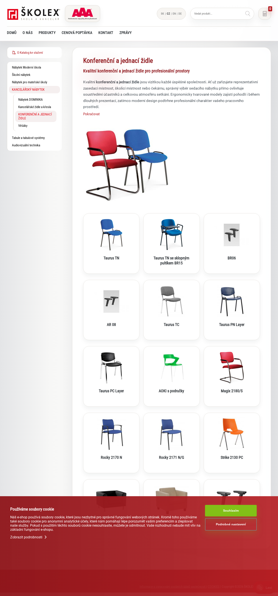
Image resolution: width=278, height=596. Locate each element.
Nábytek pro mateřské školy (29, 82)
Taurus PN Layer (231, 324)
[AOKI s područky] (171, 367)
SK (162, 13)
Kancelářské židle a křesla (34, 107)
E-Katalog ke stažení (29, 53)
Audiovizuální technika (26, 145)
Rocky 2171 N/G (171, 457)
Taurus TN (111, 258)
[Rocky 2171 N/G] (171, 434)
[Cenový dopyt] (265, 13)
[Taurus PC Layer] (111, 367)
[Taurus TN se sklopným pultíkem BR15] (171, 234)
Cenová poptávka (77, 32)
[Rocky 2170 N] (111, 434)
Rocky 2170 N (111, 457)
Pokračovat (91, 114)
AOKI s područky (171, 391)
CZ (168, 13)
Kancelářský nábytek (28, 90)
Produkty (47, 32)
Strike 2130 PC (232, 457)
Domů (12, 32)
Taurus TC (171, 324)
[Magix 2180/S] (232, 367)
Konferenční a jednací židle (35, 116)
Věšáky (22, 126)
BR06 (232, 258)
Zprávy (125, 32)
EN (174, 13)
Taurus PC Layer (111, 391)
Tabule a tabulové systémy (28, 138)
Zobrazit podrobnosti (26, 537)
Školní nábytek (21, 75)
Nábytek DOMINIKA (30, 100)
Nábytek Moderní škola (26, 67)
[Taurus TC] (171, 301)
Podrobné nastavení (231, 524)
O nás (28, 32)
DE (180, 13)
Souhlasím (231, 510)
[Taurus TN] (111, 234)
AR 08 (111, 324)
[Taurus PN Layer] (232, 301)
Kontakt (105, 32)
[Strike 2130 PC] (232, 434)
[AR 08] (111, 301)
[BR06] (232, 234)
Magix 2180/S (232, 391)
